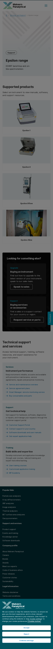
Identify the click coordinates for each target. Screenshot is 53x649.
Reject (26, 634)
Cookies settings (26, 640)
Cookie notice (34, 621)
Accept (26, 628)
